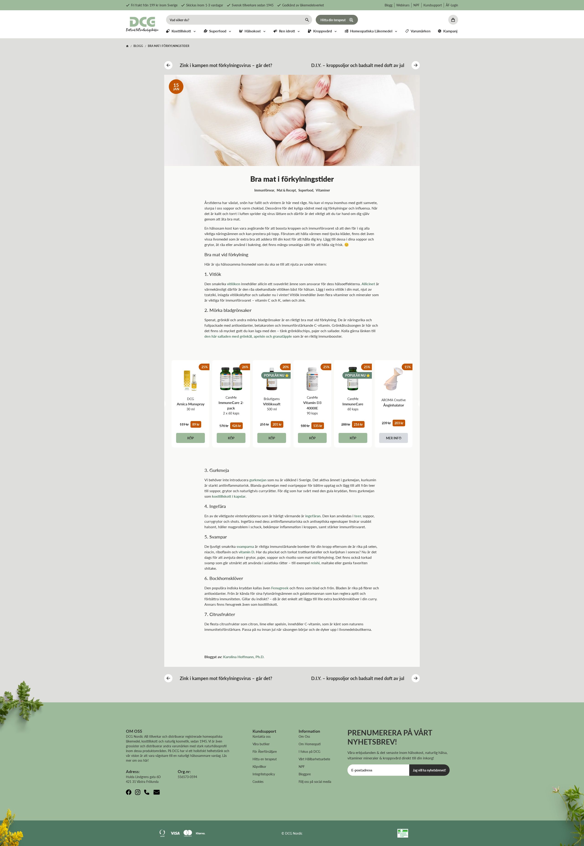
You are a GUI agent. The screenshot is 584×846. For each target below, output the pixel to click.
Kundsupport (432, 5)
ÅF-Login (452, 5)
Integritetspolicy (264, 774)
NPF (416, 5)
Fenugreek (280, 587)
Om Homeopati (310, 744)
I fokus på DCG (309, 751)
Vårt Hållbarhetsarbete (314, 759)
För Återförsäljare (265, 751)
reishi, (316, 562)
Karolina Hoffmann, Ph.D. (243, 656)
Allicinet (368, 283)
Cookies (258, 781)
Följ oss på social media (315, 781)
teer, (358, 515)
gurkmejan (257, 479)
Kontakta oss (262, 736)
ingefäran (313, 515)
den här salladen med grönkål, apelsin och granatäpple (248, 336)
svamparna (245, 546)
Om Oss (304, 736)
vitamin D (246, 551)
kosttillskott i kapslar (228, 496)
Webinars (402, 5)
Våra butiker (261, 744)
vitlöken (233, 283)
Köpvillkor (259, 766)
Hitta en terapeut (265, 759)
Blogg (388, 5)
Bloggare (305, 774)
